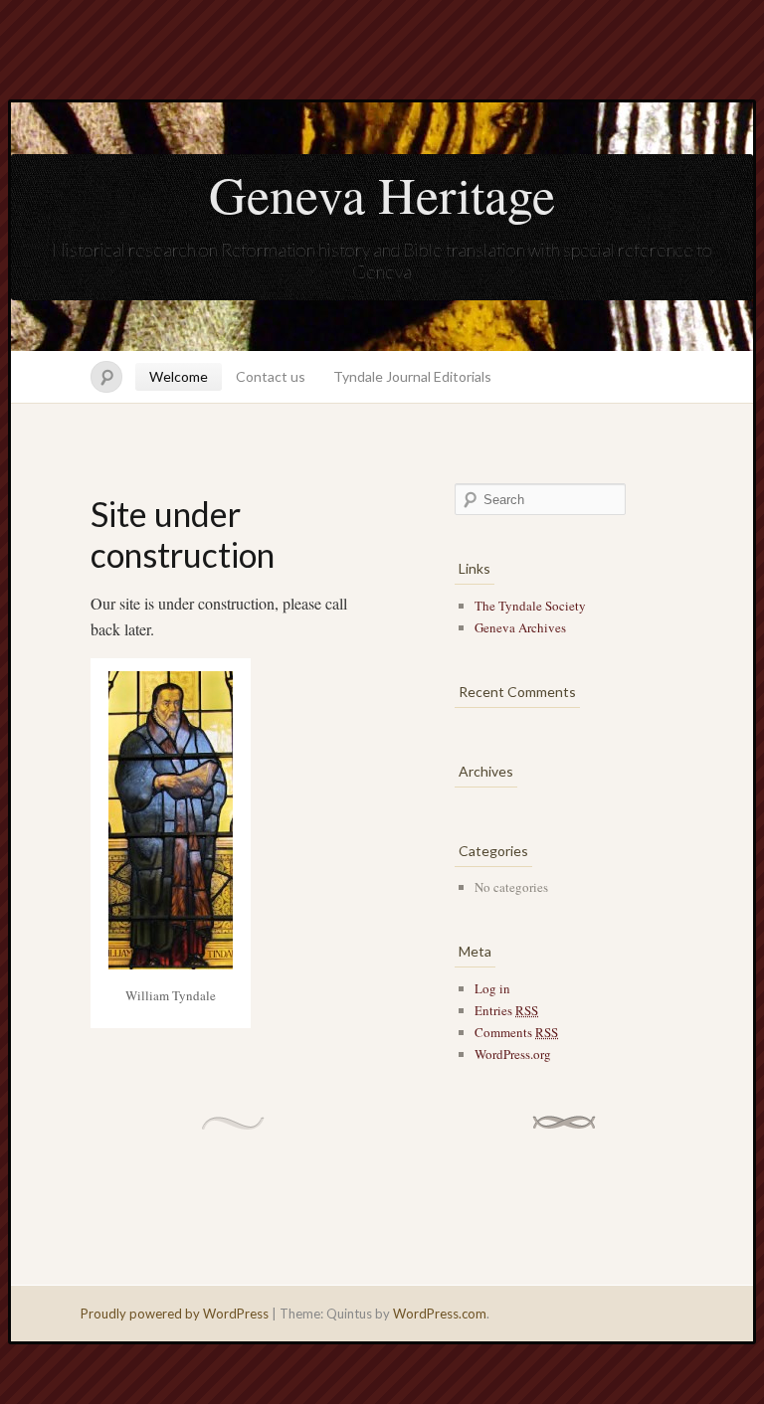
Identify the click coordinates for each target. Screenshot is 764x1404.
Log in (492, 988)
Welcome (178, 376)
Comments (516, 1032)
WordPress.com (439, 1313)
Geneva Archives (520, 627)
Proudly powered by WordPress (175, 1313)
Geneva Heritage (382, 194)
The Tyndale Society (530, 605)
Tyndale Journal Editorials (412, 376)
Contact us (270, 376)
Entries (506, 1010)
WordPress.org (513, 1054)
